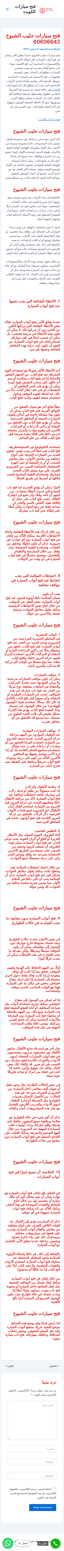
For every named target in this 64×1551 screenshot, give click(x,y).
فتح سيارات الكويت (25, 9)
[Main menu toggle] (7, 9)
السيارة (56, 89)
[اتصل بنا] (55, 1543)
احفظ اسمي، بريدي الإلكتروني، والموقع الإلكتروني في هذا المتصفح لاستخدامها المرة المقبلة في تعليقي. (33, 1493)
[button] (7, 1543)
